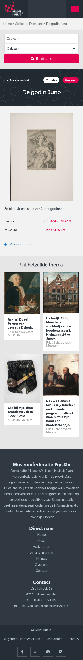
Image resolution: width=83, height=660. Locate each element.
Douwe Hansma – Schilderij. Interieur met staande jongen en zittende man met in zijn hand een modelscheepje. (60, 413)
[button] (74, 9)
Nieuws (41, 558)
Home (7, 24)
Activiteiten (41, 546)
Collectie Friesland (29, 24)
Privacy (73, 638)
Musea (41, 540)
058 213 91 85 (45, 600)
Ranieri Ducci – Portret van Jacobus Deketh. (20, 323)
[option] (41, 157)
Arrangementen (41, 552)
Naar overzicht (19, 80)
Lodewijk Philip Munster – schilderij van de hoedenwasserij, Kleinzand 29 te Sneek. (58, 328)
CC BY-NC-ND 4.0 (57, 221)
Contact (42, 570)
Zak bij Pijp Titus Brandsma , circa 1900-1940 (20, 411)
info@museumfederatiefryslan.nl (45, 606)
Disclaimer (54, 638)
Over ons (41, 564)
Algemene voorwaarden (22, 638)
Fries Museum (54, 230)
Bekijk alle (44, 59)
